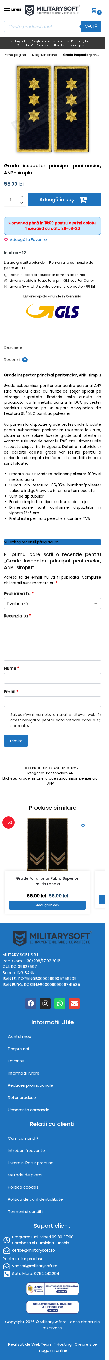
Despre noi (18, 1048)
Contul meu (19, 1036)
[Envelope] (74, 1003)
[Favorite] (83, 826)
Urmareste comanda (28, 1109)
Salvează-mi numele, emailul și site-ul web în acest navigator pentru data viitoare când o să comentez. (55, 720)
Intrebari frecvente (26, 1150)
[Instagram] (45, 1003)
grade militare (31, 778)
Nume (11, 668)
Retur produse (22, 1097)
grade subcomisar (61, 778)
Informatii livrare (23, 1073)
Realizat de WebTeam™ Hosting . (41, 1344)
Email (11, 691)
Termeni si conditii (25, 1211)
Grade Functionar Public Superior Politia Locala (47, 881)
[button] (95, 11)
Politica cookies (23, 1187)
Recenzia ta (17, 616)
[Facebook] (30, 1003)
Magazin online (44, 54)
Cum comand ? (23, 1138)
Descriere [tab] (13, 347)
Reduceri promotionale (30, 1085)
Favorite (16, 1061)
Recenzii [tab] (15, 359)
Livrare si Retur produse (30, 1162)
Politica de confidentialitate (35, 1199)
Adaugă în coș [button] (47, 905)
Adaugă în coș (56, 199)
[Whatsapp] (59, 1003)
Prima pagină (15, 54)
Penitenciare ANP (61, 773)
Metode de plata (25, 1175)
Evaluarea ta (19, 593)
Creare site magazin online (67, 1347)
